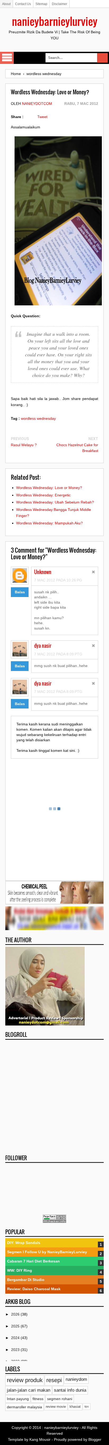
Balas (20, 592)
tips (86, 1406)
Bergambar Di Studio (25, 1280)
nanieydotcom (37, 103)
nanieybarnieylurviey (54, 21)
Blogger (94, 1439)
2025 (16, 1326)
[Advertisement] (54, 1095)
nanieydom (76, 1379)
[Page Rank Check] (54, 1221)
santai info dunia (70, 1390)
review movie (56, 1407)
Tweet (42, 117)
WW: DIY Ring (19, 1270)
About (6, 4)
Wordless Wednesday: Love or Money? (49, 488)
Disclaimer (59, 4)
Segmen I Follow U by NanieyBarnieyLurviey (47, 1252)
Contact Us (23, 4)
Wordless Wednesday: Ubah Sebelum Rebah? (55, 502)
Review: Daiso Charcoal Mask (34, 1289)
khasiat (75, 1407)
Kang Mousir (40, 1439)
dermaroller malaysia (24, 1407)
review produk (25, 1380)
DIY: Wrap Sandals (23, 1243)
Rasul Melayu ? (24, 445)
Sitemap (41, 4)
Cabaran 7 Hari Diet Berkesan (33, 1261)
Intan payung (18, 1399)
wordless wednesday (38, 418)
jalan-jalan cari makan (28, 1390)
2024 (16, 1338)
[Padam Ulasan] (93, 573)
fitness (38, 1399)
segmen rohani (59, 1399)
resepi (54, 1380)
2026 (16, 1314)
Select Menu (7, 58)
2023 (16, 1350)
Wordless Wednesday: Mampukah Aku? (49, 523)
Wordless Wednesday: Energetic (43, 495)
